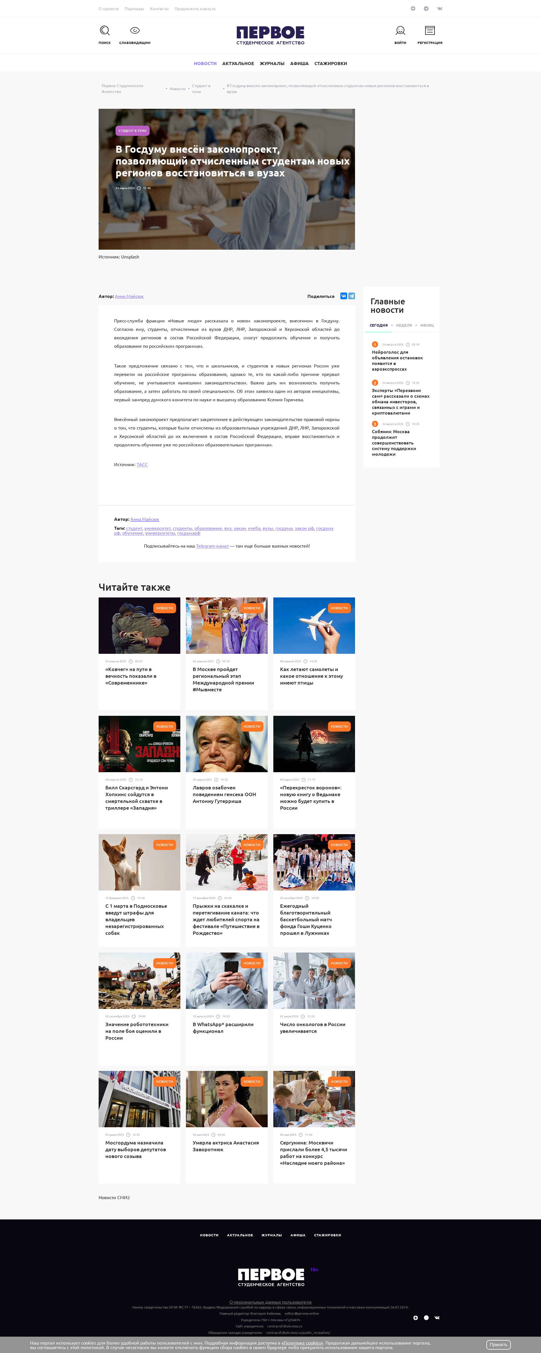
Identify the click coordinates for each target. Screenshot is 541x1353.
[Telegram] (351, 296)
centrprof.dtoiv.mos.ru (284, 1326)
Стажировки (327, 1235)
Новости (209, 1235)
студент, (134, 528)
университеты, (160, 532)
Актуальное (240, 1235)
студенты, (183, 528)
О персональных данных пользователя (270, 1301)
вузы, (268, 528)
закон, (240, 528)
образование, (208, 528)
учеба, (254, 528)
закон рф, (305, 528)
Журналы (271, 1235)
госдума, (284, 528)
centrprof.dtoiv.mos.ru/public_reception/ (298, 1332)
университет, (158, 528)
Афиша (298, 1235)
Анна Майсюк (129, 296)
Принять (498, 1344)
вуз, (228, 528)
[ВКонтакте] (343, 296)
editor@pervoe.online (302, 1313)
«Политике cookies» (302, 1342)
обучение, (133, 532)
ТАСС (142, 464)
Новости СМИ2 (114, 1197)
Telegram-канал (212, 545)
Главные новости (388, 305)
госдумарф (188, 532)
